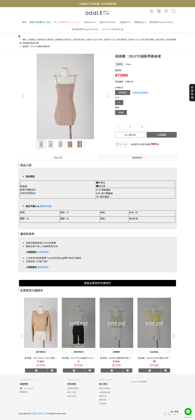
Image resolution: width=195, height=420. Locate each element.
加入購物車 (130, 134)
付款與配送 (43, 252)
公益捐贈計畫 (104, 392)
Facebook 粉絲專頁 (139, 381)
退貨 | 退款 (71, 396)
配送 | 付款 (71, 392)
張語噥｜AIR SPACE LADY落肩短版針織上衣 (40, 357)
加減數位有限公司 (39, 413)
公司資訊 (102, 403)
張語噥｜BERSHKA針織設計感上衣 (154, 357)
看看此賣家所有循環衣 (97, 283)
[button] (107, 96)
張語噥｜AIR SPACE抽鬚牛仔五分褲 (78, 357)
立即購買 (161, 134)
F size (41, 361)
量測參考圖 (45, 206)
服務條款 (102, 399)
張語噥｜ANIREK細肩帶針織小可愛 (116, 357)
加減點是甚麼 (72, 388)
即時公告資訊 (104, 388)
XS (154, 361)
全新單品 (123, 92)
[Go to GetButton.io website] (188, 417)
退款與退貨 (43, 267)
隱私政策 (102, 396)
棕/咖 (121, 112)
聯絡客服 (23, 392)
